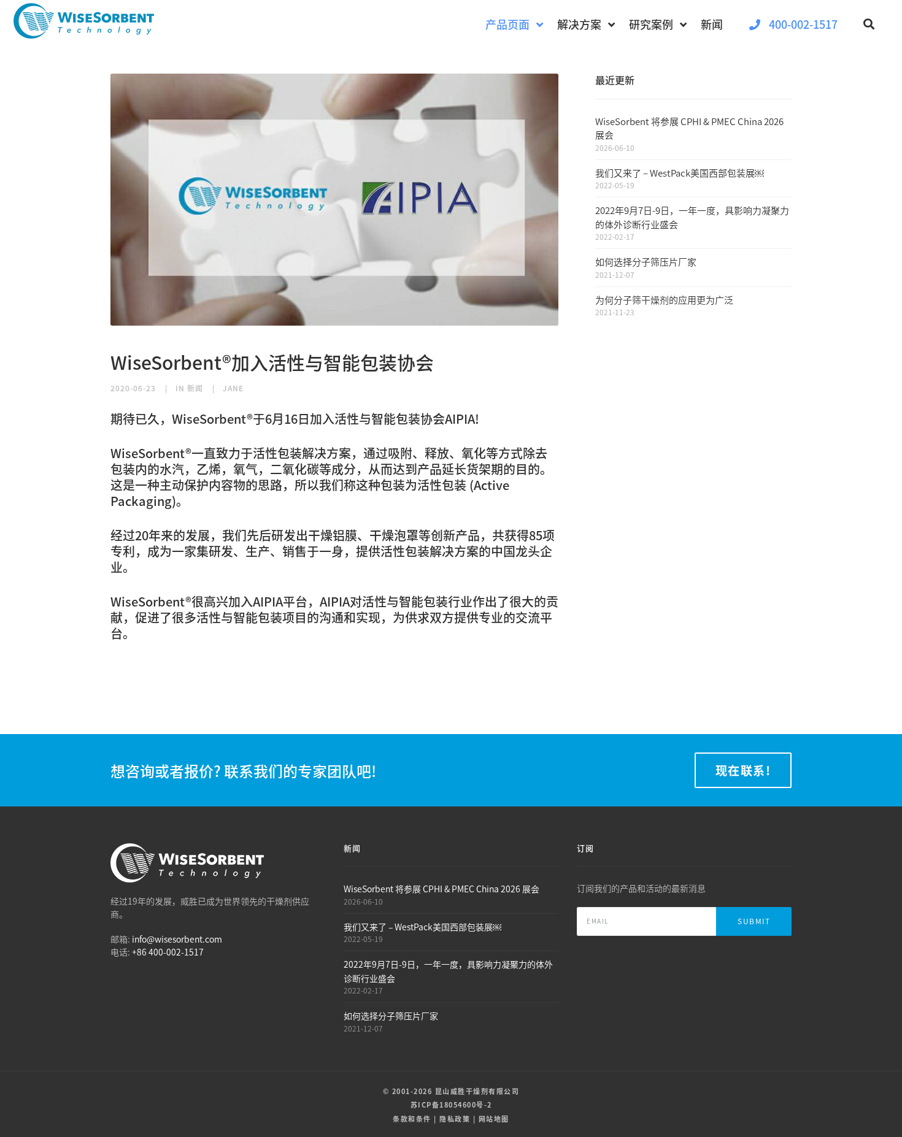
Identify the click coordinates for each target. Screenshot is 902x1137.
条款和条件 (412, 1119)
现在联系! (743, 770)
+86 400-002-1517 (168, 952)
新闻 (195, 388)
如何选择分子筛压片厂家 (645, 261)
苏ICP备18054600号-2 (451, 1104)
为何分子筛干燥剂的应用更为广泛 (664, 299)
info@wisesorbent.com (177, 939)
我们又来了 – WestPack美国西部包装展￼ (679, 172)
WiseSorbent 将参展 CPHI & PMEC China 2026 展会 (441, 888)
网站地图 (494, 1119)
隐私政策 (454, 1119)
